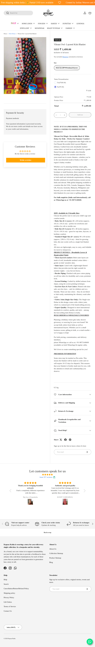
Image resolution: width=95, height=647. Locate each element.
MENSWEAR (39, 28)
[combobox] (18, 13)
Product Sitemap (55, 558)
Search (6, 584)
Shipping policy (9, 593)
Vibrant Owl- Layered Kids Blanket (27, 33)
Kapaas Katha (11, 638)
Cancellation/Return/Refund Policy (16, 588)
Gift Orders (8, 602)
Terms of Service (10, 606)
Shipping (65, 57)
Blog (51, 562)
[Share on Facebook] (65, 439)
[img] (47, 474)
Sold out (80, 115)
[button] (89, 12)
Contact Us (8, 611)
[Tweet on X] (61, 439)
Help (5, 579)
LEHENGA (80, 23)
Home (5, 33)
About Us (52, 549)
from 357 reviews (46, 477)
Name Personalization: (61, 79)
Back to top (47, 532)
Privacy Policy (9, 597)
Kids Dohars (12, 33)
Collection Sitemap (56, 553)
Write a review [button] (25, 160)
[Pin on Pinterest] (70, 439)
